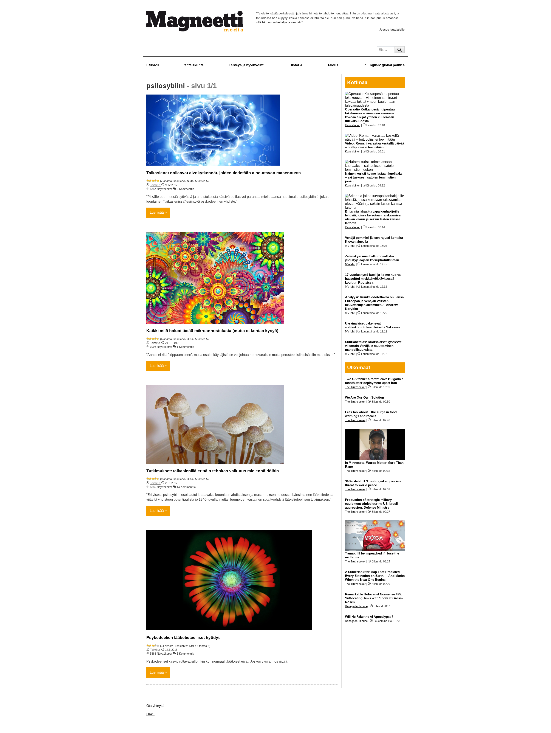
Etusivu (152, 65)
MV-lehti (350, 245)
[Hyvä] (155, 180)
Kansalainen (352, 125)
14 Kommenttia (186, 487)
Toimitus (155, 185)
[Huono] (147, 180)
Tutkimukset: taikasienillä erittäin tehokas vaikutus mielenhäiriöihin (212, 471)
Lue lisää (157, 212)
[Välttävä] (150, 180)
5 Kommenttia (185, 653)
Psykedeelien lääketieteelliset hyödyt (183, 637)
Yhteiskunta (194, 65)
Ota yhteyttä (155, 706)
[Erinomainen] (158, 180)
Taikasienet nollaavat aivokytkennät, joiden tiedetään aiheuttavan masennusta (223, 173)
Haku (150, 714)
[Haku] (400, 49)
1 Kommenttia (185, 346)
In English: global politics (384, 65)
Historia (295, 65)
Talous (332, 65)
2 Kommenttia (185, 189)
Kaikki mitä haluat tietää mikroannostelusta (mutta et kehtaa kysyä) (212, 330)
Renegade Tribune (356, 606)
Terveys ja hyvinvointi (246, 65)
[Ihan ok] (153, 180)
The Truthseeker (355, 387)
